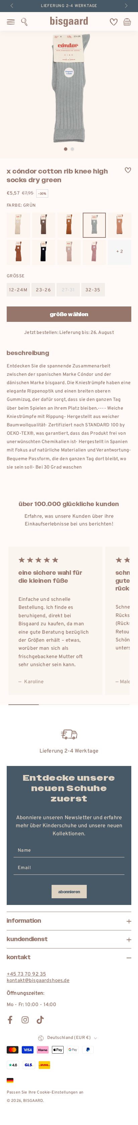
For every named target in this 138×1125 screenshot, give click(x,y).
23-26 (43, 290)
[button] (24, 21)
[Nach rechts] (125, 6)
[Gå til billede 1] (65, 149)
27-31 (68, 290)
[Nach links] (12, 6)
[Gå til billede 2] (72, 149)
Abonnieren (69, 892)
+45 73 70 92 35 (26, 974)
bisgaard (33, 1101)
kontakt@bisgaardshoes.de (38, 981)
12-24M (18, 290)
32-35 (92, 290)
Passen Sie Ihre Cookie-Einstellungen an (45, 1092)
